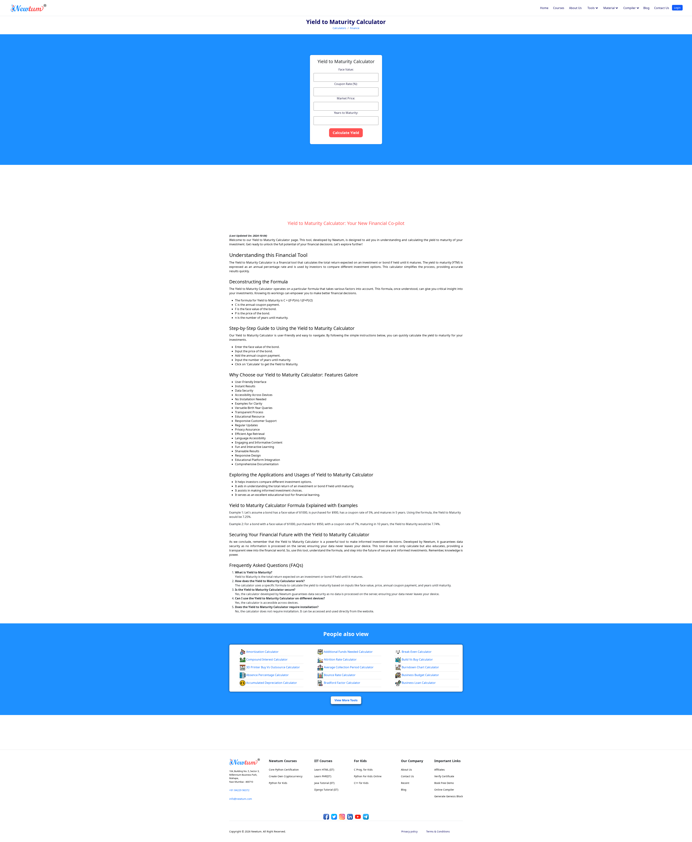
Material (609, 8)
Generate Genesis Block (448, 796)
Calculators (339, 28)
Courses (558, 8)
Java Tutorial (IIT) (324, 783)
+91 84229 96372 (239, 790)
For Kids (360, 761)
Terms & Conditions (438, 831)
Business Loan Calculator (418, 683)
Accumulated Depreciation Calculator (271, 683)
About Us (575, 8)
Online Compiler (444, 789)
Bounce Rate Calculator (339, 675)
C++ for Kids (361, 783)
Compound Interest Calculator (266, 659)
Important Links (447, 761)
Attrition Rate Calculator (340, 659)
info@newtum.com (240, 799)
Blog (646, 8)
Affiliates (439, 769)
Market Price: (346, 98)
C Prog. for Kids (363, 769)
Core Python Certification (284, 769)
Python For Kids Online (368, 776)
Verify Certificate (444, 776)
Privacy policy (409, 831)
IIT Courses (323, 761)
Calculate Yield (346, 132)
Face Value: (346, 69)
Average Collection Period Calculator (348, 667)
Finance (354, 28)
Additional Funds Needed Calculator (348, 652)
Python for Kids (278, 783)
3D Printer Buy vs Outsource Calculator (272, 667)
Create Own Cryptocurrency (285, 776)
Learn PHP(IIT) (322, 776)
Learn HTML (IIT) (324, 769)
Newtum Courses (283, 761)
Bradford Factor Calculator (341, 683)
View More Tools (346, 700)
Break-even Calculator (416, 652)
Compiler (629, 8)
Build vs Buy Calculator (417, 659)
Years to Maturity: (346, 113)
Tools (591, 8)
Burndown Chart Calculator (420, 667)
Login (677, 7)
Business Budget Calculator (420, 675)
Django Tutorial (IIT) (326, 789)
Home (544, 8)
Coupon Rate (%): (346, 84)
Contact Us (661, 8)
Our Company (412, 761)
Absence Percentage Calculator (267, 675)
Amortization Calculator (262, 652)
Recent (405, 783)
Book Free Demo (444, 783)
